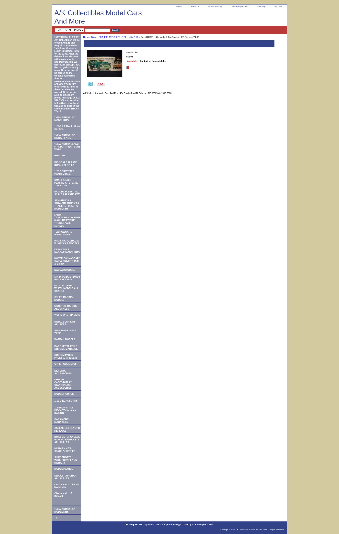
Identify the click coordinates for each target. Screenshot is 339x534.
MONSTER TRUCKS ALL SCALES (65, 307)
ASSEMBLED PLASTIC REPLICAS (67, 429)
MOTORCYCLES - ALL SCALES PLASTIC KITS (67, 193)
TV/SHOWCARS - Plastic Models (63, 233)
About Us (195, 6)
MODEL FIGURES (64, 394)
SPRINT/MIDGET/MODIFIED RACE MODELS (67, 278)
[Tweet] (90, 85)
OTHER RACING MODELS (63, 298)
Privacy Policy (215, 6)
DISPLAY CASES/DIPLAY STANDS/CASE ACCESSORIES (63, 383)
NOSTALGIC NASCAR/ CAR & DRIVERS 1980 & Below (66, 261)
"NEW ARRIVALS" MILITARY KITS (64, 136)
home (179, 6)
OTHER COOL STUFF (66, 364)
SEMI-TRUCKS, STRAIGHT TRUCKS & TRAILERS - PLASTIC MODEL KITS (66, 204)
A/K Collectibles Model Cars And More (98, 17)
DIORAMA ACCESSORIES (63, 372)
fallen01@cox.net (239, 6)
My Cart (278, 6)
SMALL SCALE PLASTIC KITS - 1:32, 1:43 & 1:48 (114, 37)
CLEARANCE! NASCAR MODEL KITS (67, 251)
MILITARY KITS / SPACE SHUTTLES (64, 450)
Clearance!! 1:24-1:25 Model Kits (66, 486)
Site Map (261, 6)
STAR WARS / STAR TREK (65, 332)
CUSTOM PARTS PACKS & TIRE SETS (65, 356)
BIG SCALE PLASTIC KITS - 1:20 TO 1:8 (66, 164)
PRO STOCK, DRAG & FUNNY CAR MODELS (66, 242)
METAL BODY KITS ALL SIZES (65, 323)
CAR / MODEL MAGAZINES (62, 420)
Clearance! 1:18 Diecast (63, 495)
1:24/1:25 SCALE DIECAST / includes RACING (65, 410)
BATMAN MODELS (64, 339)
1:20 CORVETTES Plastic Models (64, 172)
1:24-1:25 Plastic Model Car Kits (67, 127)
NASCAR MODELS (64, 270)
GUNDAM (59, 155)
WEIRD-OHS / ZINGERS (67, 314)
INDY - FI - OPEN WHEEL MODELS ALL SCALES (66, 288)
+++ (56, 518)
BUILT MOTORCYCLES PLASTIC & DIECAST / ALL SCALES (67, 440)
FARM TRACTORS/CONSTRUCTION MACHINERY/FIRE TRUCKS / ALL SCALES (67, 220)
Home (86, 37)
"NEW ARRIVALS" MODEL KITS (64, 119)
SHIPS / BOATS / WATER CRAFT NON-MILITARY (66, 460)
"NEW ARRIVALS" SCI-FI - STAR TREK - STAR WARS (67, 147)
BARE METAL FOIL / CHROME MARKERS (66, 347)
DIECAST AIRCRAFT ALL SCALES (65, 477)
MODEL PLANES (63, 468)
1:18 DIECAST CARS (66, 400)
